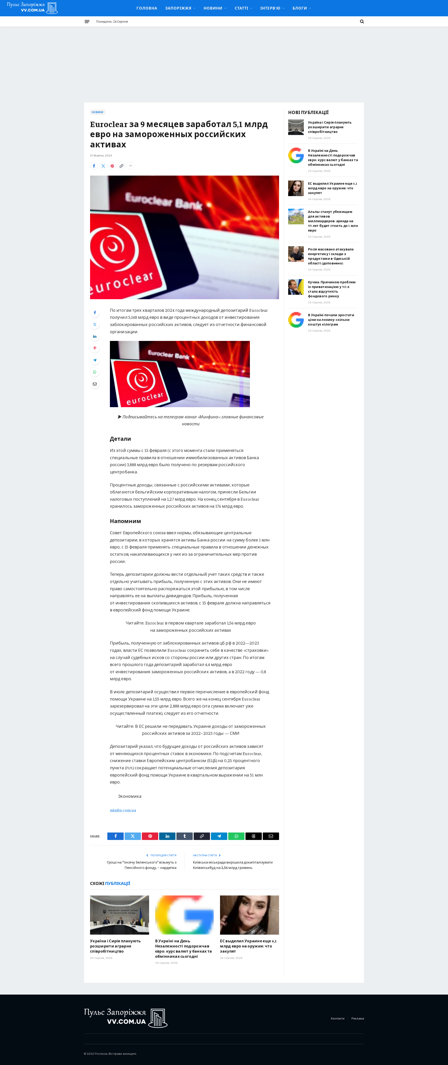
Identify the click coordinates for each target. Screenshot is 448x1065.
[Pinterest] (94, 348)
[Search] (361, 21)
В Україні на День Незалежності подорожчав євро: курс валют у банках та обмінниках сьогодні (183, 948)
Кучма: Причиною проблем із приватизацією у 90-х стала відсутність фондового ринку (332, 289)
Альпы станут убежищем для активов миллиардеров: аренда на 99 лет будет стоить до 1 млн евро (333, 220)
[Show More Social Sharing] (130, 166)
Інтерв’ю (270, 8)
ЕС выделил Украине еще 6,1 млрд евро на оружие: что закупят (248, 945)
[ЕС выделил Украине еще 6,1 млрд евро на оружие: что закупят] (249, 915)
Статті (241, 8)
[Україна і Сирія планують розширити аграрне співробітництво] (119, 915)
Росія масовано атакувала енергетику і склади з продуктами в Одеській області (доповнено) (331, 256)
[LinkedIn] (94, 336)
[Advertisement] (224, 61)
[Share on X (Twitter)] (103, 166)
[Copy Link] (121, 166)
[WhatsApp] (94, 372)
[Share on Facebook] (94, 166)
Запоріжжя (178, 8)
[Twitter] (94, 324)
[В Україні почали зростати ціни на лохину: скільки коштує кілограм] (296, 320)
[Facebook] (94, 312)
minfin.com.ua (123, 810)
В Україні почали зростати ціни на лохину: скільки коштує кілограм (331, 319)
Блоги (300, 8)
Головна (146, 8)
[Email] (94, 384)
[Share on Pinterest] (112, 166)
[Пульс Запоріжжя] (32, 8)
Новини (213, 8)
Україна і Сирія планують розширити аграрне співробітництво (115, 945)
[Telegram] (94, 360)
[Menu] (87, 21)
